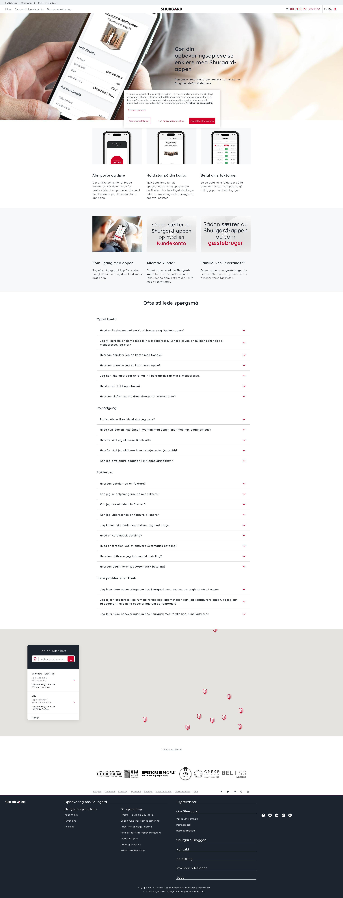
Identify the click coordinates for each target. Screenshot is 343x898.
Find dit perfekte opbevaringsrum (141, 832)
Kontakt (182, 849)
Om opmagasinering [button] (59, 9)
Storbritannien (182, 791)
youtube (234, 791)
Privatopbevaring (131, 844)
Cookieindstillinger (139, 121)
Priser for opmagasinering (136, 826)
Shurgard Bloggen (191, 840)
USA (196, 791)
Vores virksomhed (187, 818)
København (71, 814)
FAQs (141, 887)
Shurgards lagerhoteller (81, 809)
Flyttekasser (11, 3)
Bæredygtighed (185, 830)
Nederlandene (164, 791)
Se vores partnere (137, 110)
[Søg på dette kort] (71, 659)
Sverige (148, 791)
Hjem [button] (8, 9)
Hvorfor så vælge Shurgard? (137, 814)
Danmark (110, 791)
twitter (228, 791)
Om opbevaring (131, 809)
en (325, 9)
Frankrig (123, 791)
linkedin (248, 791)
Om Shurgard (28, 3)
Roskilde (69, 826)
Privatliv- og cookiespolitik (169, 887)
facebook (221, 791)
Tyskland (136, 791)
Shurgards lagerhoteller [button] (29, 9)
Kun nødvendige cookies (171, 121)
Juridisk (150, 887)
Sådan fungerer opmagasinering (140, 820)
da (330, 9)
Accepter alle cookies (202, 121)
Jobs (180, 877)
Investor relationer (47, 3)
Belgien (97, 791)
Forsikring (184, 859)
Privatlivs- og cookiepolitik (199, 103)
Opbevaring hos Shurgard (86, 802)
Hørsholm (70, 820)
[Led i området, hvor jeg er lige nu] (35, 659)
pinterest (241, 791)
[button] (199, 717)
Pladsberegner (129, 838)
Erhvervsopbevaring (133, 850)
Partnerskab (183, 824)
